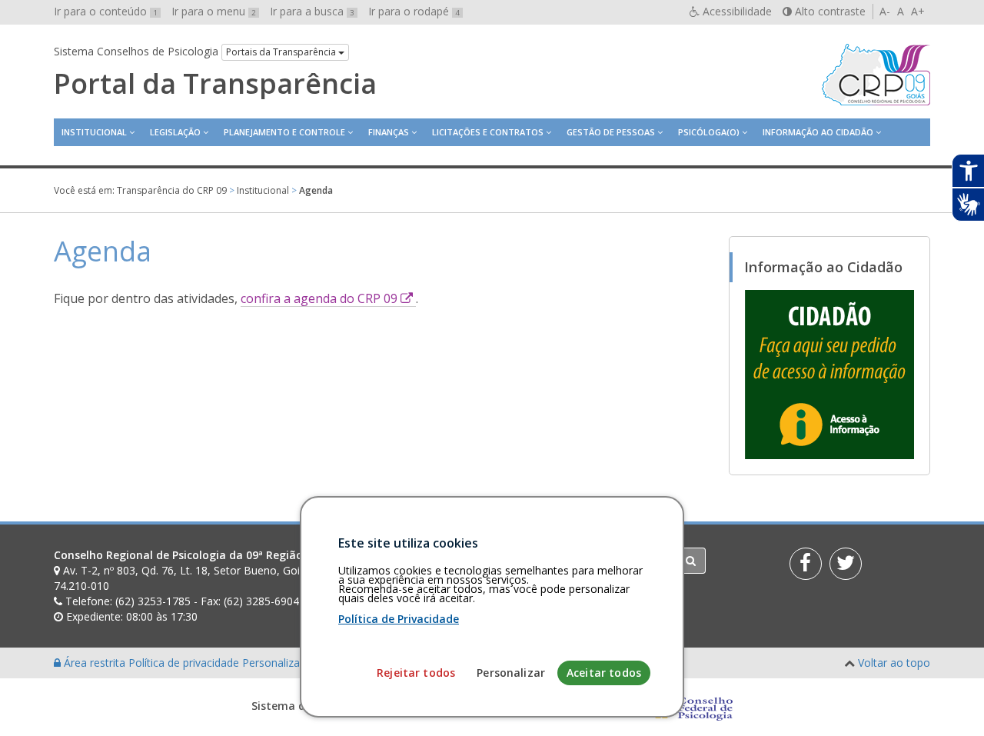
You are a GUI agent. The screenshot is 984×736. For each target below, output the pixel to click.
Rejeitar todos (416, 672)
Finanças (388, 132)
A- (884, 11)
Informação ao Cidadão (818, 132)
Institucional (94, 132)
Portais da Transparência (282, 51)
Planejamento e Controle (284, 132)
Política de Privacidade (398, 618)
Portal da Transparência (215, 83)
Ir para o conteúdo (106, 11)
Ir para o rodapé (414, 11)
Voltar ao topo (894, 662)
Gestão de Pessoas (611, 132)
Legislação (175, 132)
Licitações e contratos (488, 132)
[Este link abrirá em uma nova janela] (829, 373)
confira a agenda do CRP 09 (328, 298)
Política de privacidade (185, 662)
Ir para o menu (213, 11)
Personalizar (511, 672)
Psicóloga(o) (709, 132)
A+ (918, 11)
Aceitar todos (604, 672)
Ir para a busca (312, 11)
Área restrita (94, 662)
